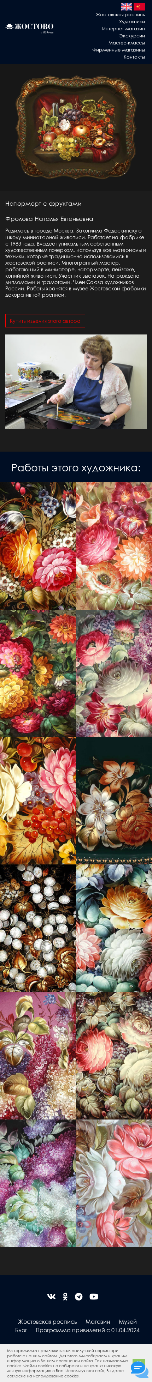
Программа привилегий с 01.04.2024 (88, 1330)
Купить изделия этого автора (45, 321)
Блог (21, 1330)
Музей (128, 1321)
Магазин (98, 1321)
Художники (132, 21)
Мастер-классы (127, 43)
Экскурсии (132, 35)
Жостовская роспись (120, 14)
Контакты (134, 57)
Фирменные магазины (118, 50)
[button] (81, 1376)
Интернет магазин (123, 28)
